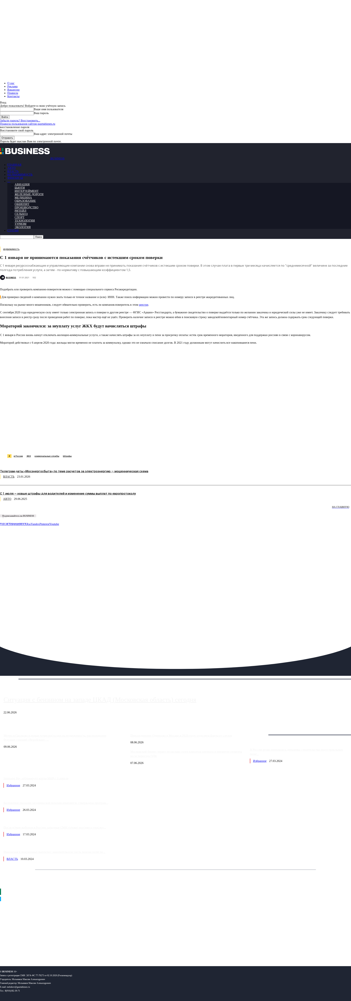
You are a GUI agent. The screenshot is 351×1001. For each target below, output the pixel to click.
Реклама (12, 86)
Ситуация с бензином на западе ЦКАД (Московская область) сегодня (99, 699)
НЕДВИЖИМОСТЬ (20, 174)
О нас (10, 83)
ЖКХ (29, 456)
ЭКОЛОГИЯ (23, 227)
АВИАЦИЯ (22, 184)
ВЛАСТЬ (13, 171)
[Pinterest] (93, 445)
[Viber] (54, 445)
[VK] (67, 445)
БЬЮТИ (20, 187)
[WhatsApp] (41, 445)
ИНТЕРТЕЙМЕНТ (27, 191)
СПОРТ (19, 217)
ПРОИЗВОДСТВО (26, 207)
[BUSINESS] (3, 277)
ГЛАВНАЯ (14, 164)
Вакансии (13, 89)
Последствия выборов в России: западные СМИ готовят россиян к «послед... (54, 827)
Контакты (13, 96)
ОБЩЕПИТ (22, 204)
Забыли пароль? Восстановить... (20, 120)
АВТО (11, 168)
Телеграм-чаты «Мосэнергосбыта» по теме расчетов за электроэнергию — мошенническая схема (74, 471)
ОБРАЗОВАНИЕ (25, 200)
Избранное (260, 760)
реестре (143, 304)
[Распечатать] (172, 445)
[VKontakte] (35, 951)
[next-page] (55, 510)
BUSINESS (11, 277)
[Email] (145, 445)
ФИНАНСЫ (15, 177)
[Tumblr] (119, 445)
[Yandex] (45, 951)
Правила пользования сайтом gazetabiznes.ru (27, 123)
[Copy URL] (158, 445)
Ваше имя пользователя (48, 109)
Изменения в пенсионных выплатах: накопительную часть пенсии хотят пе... (54, 852)
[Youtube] (56, 951)
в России (18, 456)
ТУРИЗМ (20, 223)
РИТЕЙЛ (20, 210)
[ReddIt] (106, 445)
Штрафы (67, 456)
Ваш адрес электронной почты (53, 133)
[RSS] (14, 951)
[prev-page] (18, 510)
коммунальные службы (47, 456)
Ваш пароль (41, 113)
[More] (185, 445)
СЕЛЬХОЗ (21, 214)
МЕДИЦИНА (23, 197)
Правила (12, 93)
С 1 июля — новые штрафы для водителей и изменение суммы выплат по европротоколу (68, 493)
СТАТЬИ (13, 230)
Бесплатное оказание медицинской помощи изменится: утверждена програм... (55, 803)
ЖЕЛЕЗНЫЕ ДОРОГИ (29, 194)
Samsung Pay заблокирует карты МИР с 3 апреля (35, 778)
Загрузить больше (261, 730)
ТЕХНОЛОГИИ (25, 220)
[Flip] (132, 445)
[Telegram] (80, 445)
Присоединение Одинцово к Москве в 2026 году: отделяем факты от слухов (181, 735)
